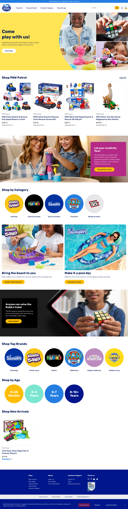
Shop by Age (32, 486)
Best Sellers (32, 481)
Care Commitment (54, 484)
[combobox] (105, 7)
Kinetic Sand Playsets (13, 282)
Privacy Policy (56, 497)
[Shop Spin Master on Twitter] (97, 479)
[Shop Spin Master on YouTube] (94, 479)
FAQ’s (69, 481)
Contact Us (71, 479)
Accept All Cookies (111, 505)
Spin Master (52, 481)
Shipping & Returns (74, 484)
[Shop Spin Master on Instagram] (88, 479)
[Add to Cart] (29, 104)
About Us (51, 479)
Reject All (97, 505)
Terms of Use (43, 497)
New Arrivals (33, 479)
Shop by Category (47, 8)
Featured (19, 8)
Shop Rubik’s (14, 321)
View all (122, 77)
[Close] (125, 505)
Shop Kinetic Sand (104, 169)
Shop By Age (61, 8)
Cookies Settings (84, 505)
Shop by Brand (31, 8)
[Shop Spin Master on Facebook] (91, 479)
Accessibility (68, 497)
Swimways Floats (74, 282)
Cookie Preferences (83, 497)
